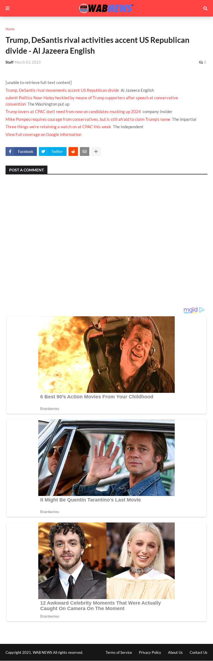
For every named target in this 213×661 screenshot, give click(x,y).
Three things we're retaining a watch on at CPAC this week (58, 126)
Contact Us (198, 652)
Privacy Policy (150, 652)
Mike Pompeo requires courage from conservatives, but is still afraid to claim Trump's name (88, 119)
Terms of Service (119, 652)
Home (10, 29)
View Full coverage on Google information (43, 134)
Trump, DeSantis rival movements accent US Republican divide (62, 90)
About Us (175, 652)
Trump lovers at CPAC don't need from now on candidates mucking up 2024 (73, 111)
